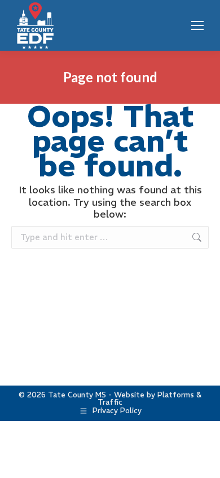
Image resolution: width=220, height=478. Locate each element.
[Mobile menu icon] (197, 25)
